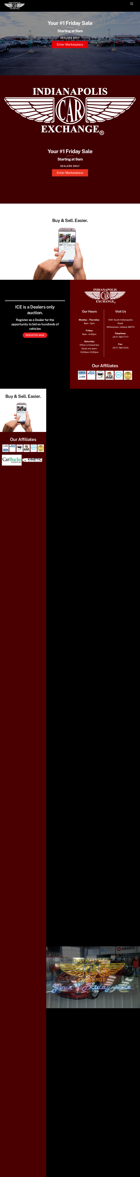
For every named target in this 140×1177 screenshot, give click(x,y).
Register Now (35, 335)
